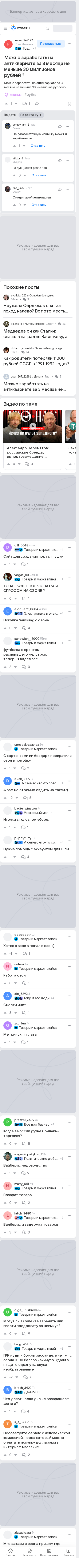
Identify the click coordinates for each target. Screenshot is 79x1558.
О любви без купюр (41, 295)
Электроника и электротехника (41, 613)
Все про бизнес (37, 1124)
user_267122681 (21, 376)
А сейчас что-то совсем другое (40, 783)
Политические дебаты (41, 1159)
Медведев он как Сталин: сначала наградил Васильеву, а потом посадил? (35, 337)
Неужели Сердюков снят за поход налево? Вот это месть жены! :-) (34, 311)
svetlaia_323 (18, 295)
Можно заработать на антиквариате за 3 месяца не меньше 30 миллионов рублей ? (36, 389)
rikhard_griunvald (21, 348)
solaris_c (16, 323)
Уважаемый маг (36, 813)
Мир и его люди (37, 998)
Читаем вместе (34, 323)
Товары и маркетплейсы (27, 48)
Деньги (38, 376)
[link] (32, 440)
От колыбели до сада (48, 348)
